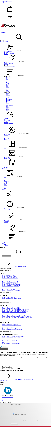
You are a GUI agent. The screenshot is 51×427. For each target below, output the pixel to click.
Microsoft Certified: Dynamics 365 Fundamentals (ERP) (11, 308)
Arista (7, 77)
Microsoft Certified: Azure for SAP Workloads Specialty (11, 288)
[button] (9, 20)
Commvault (8, 96)
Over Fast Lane (4, 199)
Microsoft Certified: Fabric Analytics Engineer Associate (11, 285)
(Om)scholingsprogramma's (8, 63)
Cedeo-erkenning (7, 209)
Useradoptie (6, 52)
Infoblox (7, 103)
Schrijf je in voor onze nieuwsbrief (20, 266)
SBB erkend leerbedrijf (8, 211)
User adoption (6, 166)
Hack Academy (6, 62)
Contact (8, 32)
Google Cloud (6, 181)
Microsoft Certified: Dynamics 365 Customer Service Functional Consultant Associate (15, 309)
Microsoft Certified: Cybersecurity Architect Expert (10, 340)
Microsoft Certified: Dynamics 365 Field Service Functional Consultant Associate (15, 311)
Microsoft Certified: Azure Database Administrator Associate (11, 284)
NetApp (7, 86)
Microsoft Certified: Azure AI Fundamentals (9, 276)
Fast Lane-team (6, 220)
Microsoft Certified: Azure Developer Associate (9, 279)
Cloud (5, 119)
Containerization (7, 120)
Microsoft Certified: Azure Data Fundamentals (9, 277)
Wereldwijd (6, 245)
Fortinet (7, 81)
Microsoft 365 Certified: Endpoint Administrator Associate (11, 298)
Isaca (7, 104)
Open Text (8, 107)
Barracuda (8, 95)
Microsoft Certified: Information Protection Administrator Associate (13, 339)
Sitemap (3, 400)
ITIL (5, 148)
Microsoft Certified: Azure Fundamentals (8, 275)
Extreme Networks (9, 99)
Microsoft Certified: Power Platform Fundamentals (10, 324)
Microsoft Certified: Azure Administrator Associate (10, 278)
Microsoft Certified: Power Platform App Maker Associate (11, 325)
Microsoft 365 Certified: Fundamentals (8, 297)
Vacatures (5, 232)
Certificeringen (4, 168)
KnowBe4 (6, 54)
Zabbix (7, 108)
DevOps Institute (7, 138)
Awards (5, 208)
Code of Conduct (7, 242)
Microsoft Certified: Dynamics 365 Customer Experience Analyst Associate (14, 310)
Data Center (6, 122)
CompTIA (8, 97)
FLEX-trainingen (7, 158)
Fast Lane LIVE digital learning (9, 53)
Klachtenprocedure (7, 240)
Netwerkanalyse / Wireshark (8, 123)
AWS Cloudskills (7, 67)
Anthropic (8, 93)
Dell (7, 98)
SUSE (7, 90)
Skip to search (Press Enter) (6, 2)
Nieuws (3, 189)
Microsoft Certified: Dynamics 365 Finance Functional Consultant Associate (14, 312)
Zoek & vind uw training (4, 41)
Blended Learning (7, 157)
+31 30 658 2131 (3, 32)
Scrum (5, 137)
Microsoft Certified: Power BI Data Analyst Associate (10, 326)
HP (6, 102)
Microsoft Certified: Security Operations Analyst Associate (11, 338)
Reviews (5, 223)
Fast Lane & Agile (7, 134)
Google (7, 109)
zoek (1, 40)
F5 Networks (8, 100)
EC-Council (8, 80)
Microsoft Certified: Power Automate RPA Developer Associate (12, 328)
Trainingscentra (6, 221)
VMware (7, 91)
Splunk (7, 89)
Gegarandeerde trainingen (8, 51)
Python (5, 125)
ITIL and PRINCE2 (9, 105)
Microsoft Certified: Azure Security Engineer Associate (11, 337)
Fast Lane (7, 82)
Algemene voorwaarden (8, 241)
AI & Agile (6, 135)
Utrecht (5, 244)
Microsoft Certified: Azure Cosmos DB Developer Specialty (11, 290)
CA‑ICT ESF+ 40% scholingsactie (9, 66)
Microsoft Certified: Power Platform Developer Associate (11, 327)
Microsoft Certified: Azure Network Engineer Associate (11, 280)
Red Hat (7, 88)
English (18, 19)
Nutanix (7, 106)
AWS (7, 78)
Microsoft (7, 84)
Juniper (7, 83)
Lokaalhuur (6, 222)
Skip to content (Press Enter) (6, 3)
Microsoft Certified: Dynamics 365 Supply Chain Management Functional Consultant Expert (17, 317)
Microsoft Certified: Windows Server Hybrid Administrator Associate (13, 281)
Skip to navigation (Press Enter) (7, 1)
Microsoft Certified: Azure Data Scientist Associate (10, 283)
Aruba (7, 79)
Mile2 (7, 85)
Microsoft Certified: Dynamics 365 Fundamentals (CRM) (11, 307)
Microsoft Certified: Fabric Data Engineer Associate (10, 286)
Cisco (5, 179)
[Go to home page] (7, 29)
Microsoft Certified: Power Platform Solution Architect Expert (12, 329)
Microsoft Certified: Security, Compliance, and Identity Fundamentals (13, 336)
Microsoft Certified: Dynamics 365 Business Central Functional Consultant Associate (15, 314)
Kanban (5, 139)
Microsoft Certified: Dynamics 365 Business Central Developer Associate (14, 315)
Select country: (4, 20)
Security (5, 121)
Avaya (7, 94)
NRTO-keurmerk (7, 210)
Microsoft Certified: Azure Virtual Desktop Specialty (10, 289)
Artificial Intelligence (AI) (8, 118)
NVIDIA (7, 87)
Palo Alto (7, 110)
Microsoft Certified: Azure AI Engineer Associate (10, 282)
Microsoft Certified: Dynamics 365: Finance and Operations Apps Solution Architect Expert (16, 316)
